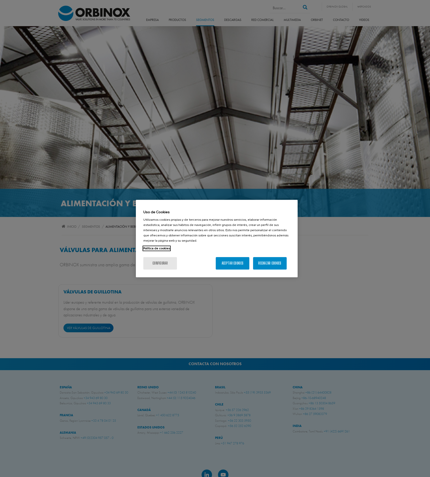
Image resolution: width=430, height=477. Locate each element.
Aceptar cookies (232, 263)
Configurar (160, 263)
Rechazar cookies (269, 263)
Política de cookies (156, 248)
